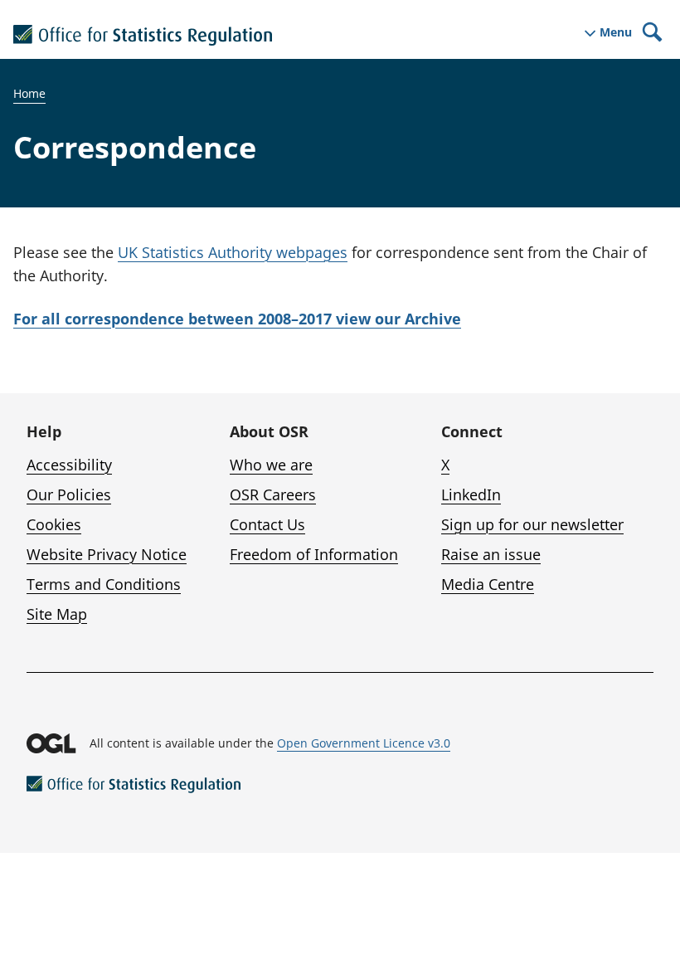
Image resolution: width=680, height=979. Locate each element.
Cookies (54, 524)
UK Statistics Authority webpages (232, 252)
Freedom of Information (314, 554)
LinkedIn (471, 494)
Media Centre (487, 584)
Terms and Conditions (104, 584)
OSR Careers (273, 494)
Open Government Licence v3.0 (363, 743)
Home (29, 93)
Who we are (271, 465)
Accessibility (69, 465)
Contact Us (267, 524)
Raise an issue (491, 554)
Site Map (57, 614)
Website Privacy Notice (107, 554)
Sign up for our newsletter (532, 524)
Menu (616, 32)
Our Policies (69, 494)
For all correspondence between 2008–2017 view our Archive (237, 319)
